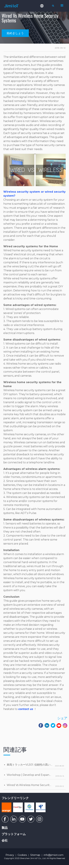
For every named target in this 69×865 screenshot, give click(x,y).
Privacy (10, 854)
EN (44, 14)
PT (44, 25)
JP (44, 41)
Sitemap (35, 854)
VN (44, 35)
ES (44, 19)
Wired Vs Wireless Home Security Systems (35, 785)
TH (44, 30)
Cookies (22, 854)
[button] (15, 33)
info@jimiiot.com (53, 854)
